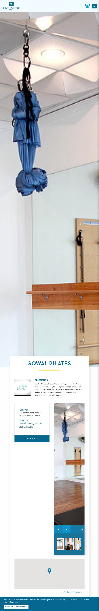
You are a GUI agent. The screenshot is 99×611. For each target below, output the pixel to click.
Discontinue (20, 607)
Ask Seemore (79, 6)
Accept (8, 607)
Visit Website (30, 439)
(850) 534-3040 (26, 427)
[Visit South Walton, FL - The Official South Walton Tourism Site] (11, 6)
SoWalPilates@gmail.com (30, 423)
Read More (14, 602)
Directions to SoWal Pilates (73, 592)
